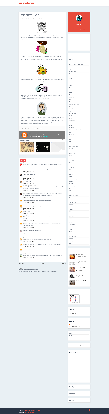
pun (70, 193)
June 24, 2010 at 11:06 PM (28, 208)
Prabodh (25, 192)
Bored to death (72, 71)
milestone (71, 150)
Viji (23, 199)
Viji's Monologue (72, 236)
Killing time (71, 134)
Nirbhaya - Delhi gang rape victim (76, 178)
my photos (71, 160)
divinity (70, 83)
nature (70, 176)
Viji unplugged (26, 2)
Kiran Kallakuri (26, 253)
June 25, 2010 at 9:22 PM (28, 252)
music (70, 155)
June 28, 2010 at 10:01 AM (28, 257)
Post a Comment (23, 259)
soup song (71, 216)
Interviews (71, 127)
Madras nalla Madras (73, 146)
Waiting (71, 238)
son (70, 211)
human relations (72, 122)
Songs (70, 214)
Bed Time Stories (53, 3)
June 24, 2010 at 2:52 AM (28, 183)
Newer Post (21, 263)
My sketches (21, 266)
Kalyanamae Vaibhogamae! (75, 129)
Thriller (70, 229)
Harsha (24, 162)
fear (70, 99)
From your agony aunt (74, 104)
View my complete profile (74, 326)
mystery (71, 171)
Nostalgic (71, 183)
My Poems (71, 164)
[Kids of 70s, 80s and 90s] (28, 147)
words (70, 243)
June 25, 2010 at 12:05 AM (28, 236)
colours (70, 76)
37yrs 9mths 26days (81, 280)
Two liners (71, 234)
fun (70, 106)
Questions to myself (73, 195)
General (71, 108)
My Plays (71, 162)
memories (71, 148)
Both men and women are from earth (76, 73)
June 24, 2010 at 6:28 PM (28, 197)
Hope (70, 118)
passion (71, 190)
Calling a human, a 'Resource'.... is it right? (81, 275)
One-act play (72, 185)
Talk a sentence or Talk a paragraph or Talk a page (78, 221)
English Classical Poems (65, 3)
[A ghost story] (58, 147)
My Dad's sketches (73, 157)
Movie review (72, 153)
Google (46, 136)
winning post (72, 241)
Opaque (24, 179)
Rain (70, 197)
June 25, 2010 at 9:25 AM (28, 241)
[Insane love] (43, 147)
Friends (70, 101)
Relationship (72, 200)
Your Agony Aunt (85, 3)
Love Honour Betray (73, 143)
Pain (70, 188)
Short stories (72, 207)
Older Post (63, 263)
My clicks (20, 268)
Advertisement (72, 66)
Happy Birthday (72, 113)
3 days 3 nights (72, 59)
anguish (71, 69)
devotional (71, 80)
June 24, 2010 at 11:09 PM (28, 227)
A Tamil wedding (72, 62)
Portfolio (75, 3)
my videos (71, 169)
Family (70, 92)
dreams (70, 85)
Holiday (71, 115)
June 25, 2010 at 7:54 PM (28, 246)
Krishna (71, 136)
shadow (71, 204)
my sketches (71, 167)
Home (46, 3)
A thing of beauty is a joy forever (76, 64)
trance (70, 231)
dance (70, 78)
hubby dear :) (72, 120)
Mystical (71, 174)
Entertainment (72, 90)
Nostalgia (71, 181)
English (70, 87)
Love (70, 141)
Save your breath (72, 202)
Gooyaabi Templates (29, 412)
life (70, 139)
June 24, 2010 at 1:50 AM (28, 178)
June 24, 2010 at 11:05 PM (28, 202)
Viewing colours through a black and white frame (81, 269)
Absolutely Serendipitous (28, 185)
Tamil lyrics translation (74, 227)
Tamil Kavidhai (72, 224)
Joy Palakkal (25, 172)
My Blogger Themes (36, 410)
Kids (70, 132)
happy (70, 111)
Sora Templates (27, 410)
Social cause (71, 209)
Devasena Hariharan (27, 229)
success (71, 218)
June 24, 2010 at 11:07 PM (28, 220)
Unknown (25, 242)
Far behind (71, 94)
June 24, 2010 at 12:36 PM (28, 190)
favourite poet (72, 97)
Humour (36, 18)
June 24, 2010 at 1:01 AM (28, 171)
